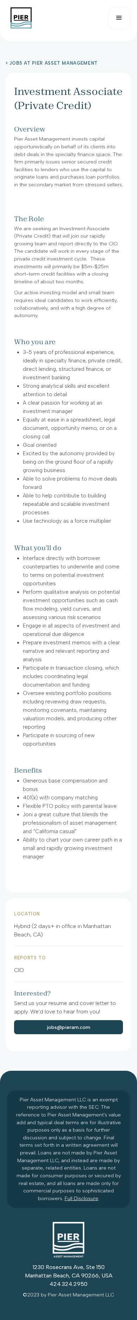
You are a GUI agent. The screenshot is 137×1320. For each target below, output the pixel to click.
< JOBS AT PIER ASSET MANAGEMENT (52, 63)
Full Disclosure (81, 1198)
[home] (19, 17)
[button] (119, 18)
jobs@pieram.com (68, 1027)
